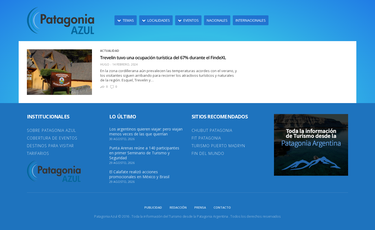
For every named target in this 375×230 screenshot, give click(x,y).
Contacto (222, 207)
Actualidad (109, 50)
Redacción (178, 207)
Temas (128, 20)
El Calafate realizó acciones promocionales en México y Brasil (139, 174)
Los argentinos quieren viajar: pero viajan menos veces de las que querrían (146, 132)
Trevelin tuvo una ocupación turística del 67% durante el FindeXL (163, 58)
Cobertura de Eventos (52, 138)
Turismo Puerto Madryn (218, 145)
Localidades (158, 20)
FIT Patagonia (206, 138)
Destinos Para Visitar (50, 145)
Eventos (191, 20)
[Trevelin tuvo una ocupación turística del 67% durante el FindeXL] (59, 72)
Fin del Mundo (208, 153)
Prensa (200, 207)
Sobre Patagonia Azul (51, 130)
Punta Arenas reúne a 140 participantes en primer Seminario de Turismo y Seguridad (144, 153)
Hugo (104, 64)
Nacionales (217, 20)
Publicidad (153, 207)
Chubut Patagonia (212, 130)
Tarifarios (38, 153)
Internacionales (251, 20)
